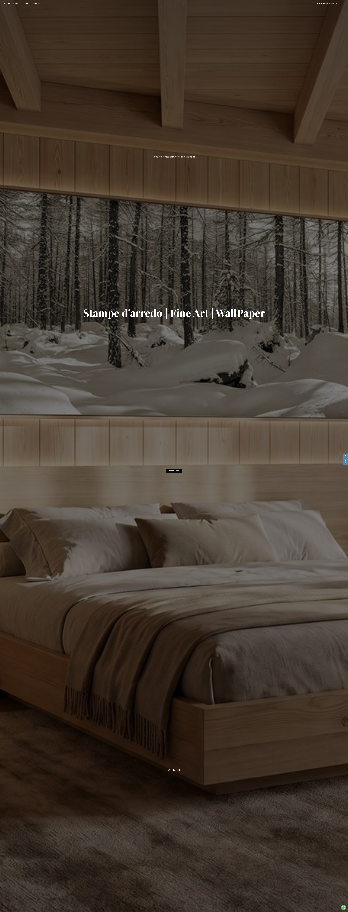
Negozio (7, 3)
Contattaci (36, 3)
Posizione (26, 3)
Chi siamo (16, 3)
